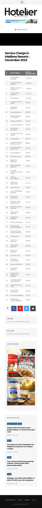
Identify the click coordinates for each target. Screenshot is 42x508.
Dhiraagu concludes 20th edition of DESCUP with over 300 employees (21, 479)
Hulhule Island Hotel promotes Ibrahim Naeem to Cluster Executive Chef (21, 430)
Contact (20, 500)
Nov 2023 (10, 331)
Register (27, 500)
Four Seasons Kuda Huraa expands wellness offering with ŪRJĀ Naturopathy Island (20, 463)
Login (33, 500)
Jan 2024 (10, 319)
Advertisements (10, 500)
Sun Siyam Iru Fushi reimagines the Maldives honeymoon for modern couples (20, 447)
